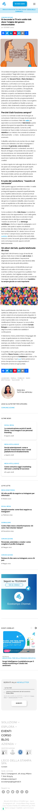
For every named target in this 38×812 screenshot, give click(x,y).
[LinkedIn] (11, 33)
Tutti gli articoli (24, 392)
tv (22, 380)
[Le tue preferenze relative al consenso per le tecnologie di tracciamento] (3, 809)
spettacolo (5, 380)
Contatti (4, 767)
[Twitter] (7, 33)
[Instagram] (22, 792)
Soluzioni (9, 722)
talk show (16, 380)
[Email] (23, 33)
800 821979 (8, 776)
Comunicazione (7, 17)
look (19, 359)
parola (13, 378)
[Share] (26, 33)
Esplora (7, 726)
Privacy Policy (10, 693)
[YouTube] (8, 792)
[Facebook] (3, 33)
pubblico (4, 236)
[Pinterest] (15, 33)
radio (27, 120)
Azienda (7, 743)
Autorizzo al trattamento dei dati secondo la (18, 692)
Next (35, 628)
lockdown (5, 378)
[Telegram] (19, 33)
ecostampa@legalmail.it (11, 782)
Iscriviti (19, 703)
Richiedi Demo (20, 4)
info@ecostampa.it (9, 779)
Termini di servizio (13, 697)
